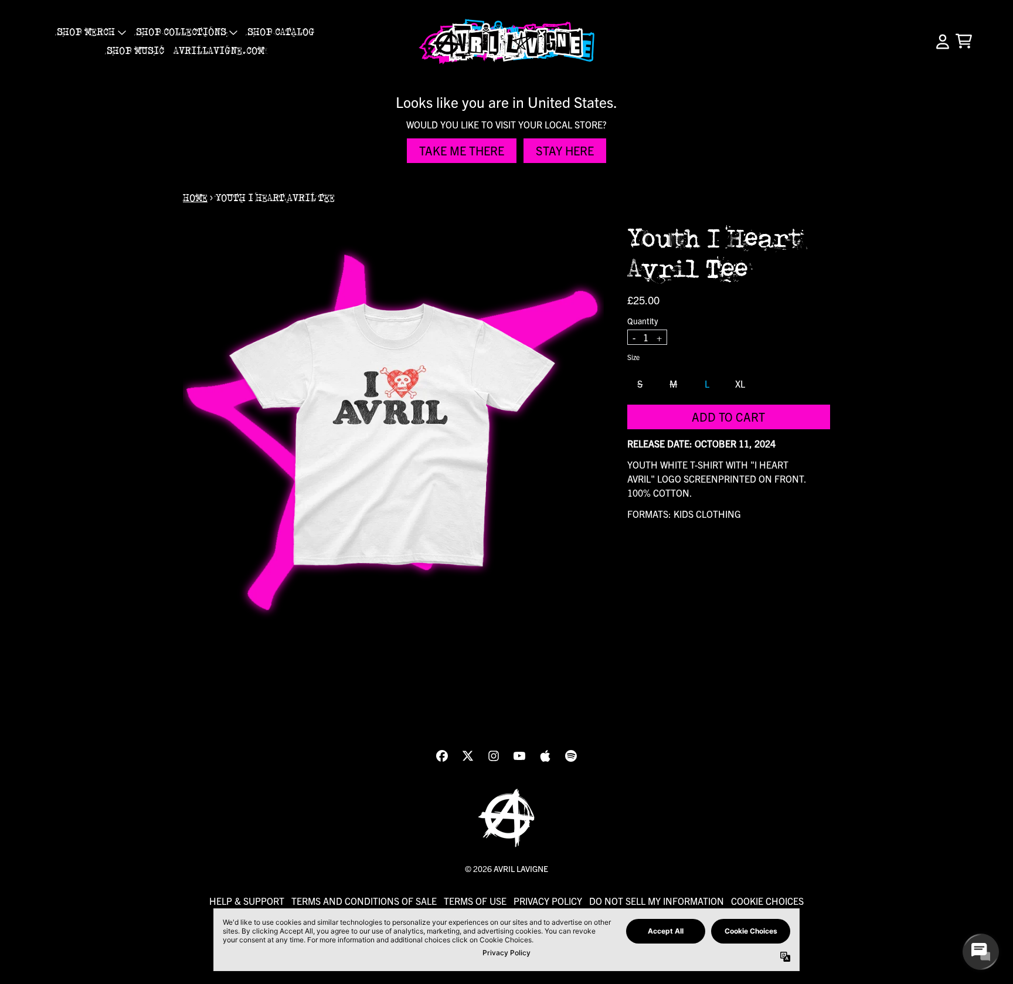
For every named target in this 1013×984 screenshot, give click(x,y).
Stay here (565, 150)
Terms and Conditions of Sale (364, 901)
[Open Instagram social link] (493, 756)
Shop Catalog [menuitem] (280, 32)
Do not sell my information (656, 901)
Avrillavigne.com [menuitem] (219, 51)
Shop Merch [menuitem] (86, 32)
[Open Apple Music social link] (545, 756)
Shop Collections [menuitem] (181, 32)
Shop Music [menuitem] (135, 51)
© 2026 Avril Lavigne (506, 868)
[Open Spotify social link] (571, 756)
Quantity (642, 320)
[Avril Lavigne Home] (506, 42)
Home (195, 198)
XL (740, 383)
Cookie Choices (767, 901)
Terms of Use (475, 901)
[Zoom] (393, 434)
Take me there (461, 150)
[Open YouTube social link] (519, 756)
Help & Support (246, 901)
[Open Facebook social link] (442, 756)
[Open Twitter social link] (468, 756)
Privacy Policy (548, 901)
